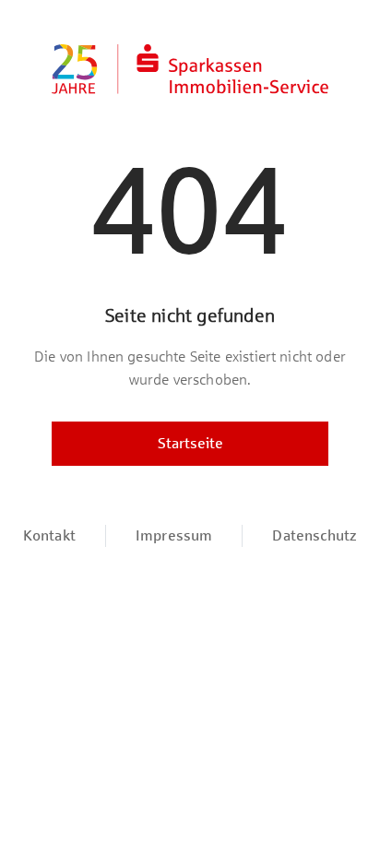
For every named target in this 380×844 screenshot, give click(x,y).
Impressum (174, 535)
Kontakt (49, 535)
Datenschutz (314, 535)
